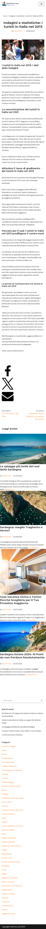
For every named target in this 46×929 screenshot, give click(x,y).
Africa (4, 754)
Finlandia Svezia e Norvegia (12, 798)
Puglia (4, 850)
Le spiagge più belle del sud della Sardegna (19, 468)
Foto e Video (7, 802)
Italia (4, 818)
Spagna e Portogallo (10, 878)
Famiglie (5, 794)
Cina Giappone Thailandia (12, 770)
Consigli (5, 774)
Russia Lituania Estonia (11, 862)
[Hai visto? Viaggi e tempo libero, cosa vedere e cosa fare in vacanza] (11, 4)
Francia (5, 806)
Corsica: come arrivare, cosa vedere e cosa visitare (21, 731)
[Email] (8, 401)
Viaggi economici (8, 913)
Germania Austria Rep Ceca (12, 810)
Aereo (4, 750)
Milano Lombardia (9, 838)
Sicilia (4, 870)
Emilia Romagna (8, 782)
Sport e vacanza (8, 882)
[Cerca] (41, 700)
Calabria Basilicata (9, 766)
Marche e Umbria (8, 830)
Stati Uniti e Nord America (12, 886)
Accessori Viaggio (9, 746)
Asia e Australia (8, 762)
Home (5, 16)
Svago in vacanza (8, 894)
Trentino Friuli (7, 906)
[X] (8, 389)
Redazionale (6, 854)
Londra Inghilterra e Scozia (12, 826)
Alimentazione (7, 758)
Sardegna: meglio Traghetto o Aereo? (21, 529)
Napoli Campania (8, 842)
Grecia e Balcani (8, 814)
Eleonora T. (18, 31)
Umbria (4, 909)
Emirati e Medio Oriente (11, 786)
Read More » (10, 489)
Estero (4, 790)
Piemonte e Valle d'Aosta (11, 846)
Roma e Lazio (7, 858)
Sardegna (5, 866)
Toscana (5, 898)
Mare (4, 834)
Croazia (5, 778)
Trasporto (6, 902)
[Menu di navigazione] (41, 4)
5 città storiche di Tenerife (12, 735)
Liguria (4, 822)
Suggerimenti (7, 890)
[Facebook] (8, 376)
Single (4, 874)
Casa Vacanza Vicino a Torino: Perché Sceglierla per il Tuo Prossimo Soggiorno (21, 600)
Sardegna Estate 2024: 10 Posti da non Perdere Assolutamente (22, 656)
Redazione (6, 476)
